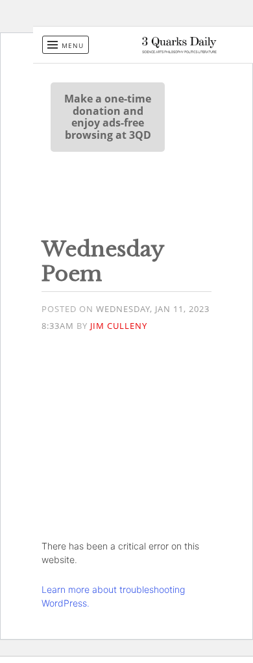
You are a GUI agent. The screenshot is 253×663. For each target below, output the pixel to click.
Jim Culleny (118, 326)
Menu (73, 45)
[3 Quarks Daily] (179, 50)
